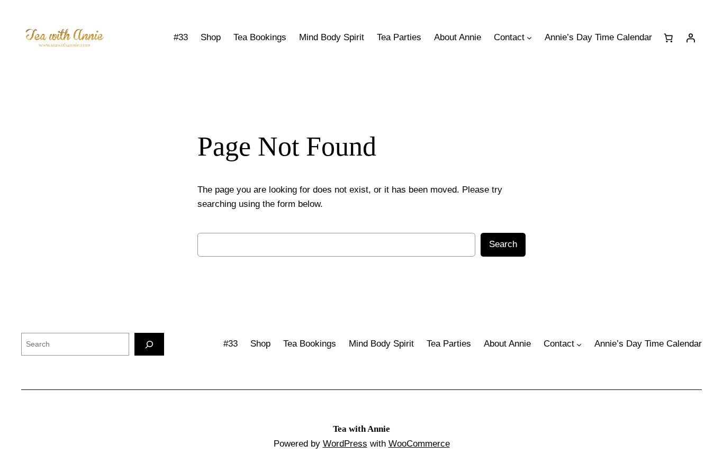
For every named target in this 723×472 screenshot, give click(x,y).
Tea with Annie (361, 429)
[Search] (149, 344)
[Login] (691, 37)
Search (503, 244)
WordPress (345, 444)
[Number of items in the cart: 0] (668, 37)
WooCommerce (419, 444)
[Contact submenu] (529, 37)
